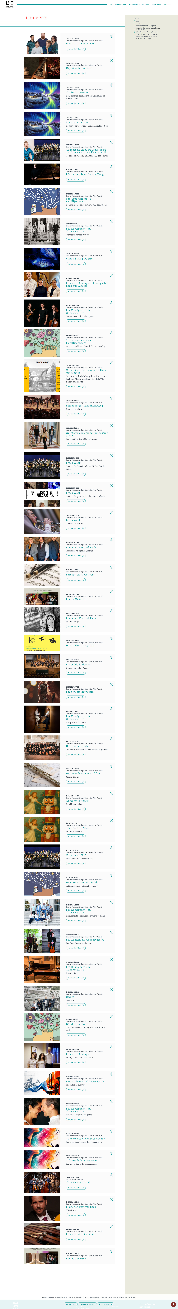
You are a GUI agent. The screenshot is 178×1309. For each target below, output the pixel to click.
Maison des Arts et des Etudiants (146, 36)
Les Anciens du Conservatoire (85, 939)
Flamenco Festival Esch (81, 547)
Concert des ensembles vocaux (85, 1138)
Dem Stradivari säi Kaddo (82, 882)
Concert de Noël (76, 855)
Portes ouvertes (76, 1258)
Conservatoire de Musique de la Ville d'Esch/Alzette (148, 29)
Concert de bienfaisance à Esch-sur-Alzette (86, 371)
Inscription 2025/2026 (80, 645)
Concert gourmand (78, 1182)
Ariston (138, 23)
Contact (168, 4)
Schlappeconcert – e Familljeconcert (79, 341)
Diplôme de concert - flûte (83, 773)
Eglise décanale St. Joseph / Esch (147, 32)
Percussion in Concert (80, 574)
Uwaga (70, 996)
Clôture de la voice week (81, 1160)
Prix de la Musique (78, 1054)
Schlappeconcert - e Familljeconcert (78, 200)
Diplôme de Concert (79, 68)
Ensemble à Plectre (78, 664)
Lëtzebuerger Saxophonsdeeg (84, 405)
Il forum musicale (77, 746)
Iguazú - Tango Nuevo (80, 43)
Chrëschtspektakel (78, 92)
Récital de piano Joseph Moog (85, 174)
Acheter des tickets (74, 49)
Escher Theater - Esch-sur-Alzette (147, 34)
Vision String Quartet (80, 258)
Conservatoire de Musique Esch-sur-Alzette (10, 4)
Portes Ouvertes (76, 599)
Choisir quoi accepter (87, 1304)
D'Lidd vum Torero (78, 1024)
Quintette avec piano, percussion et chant (87, 434)
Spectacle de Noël (77, 122)
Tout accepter (70, 1304)
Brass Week (73, 462)
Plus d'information (105, 1304)
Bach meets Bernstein (80, 691)
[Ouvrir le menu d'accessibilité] (173, 1304)
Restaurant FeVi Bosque (143, 39)
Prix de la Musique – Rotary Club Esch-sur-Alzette (87, 284)
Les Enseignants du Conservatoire (78, 230)
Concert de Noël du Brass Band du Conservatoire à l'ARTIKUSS (86, 151)
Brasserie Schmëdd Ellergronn (146, 26)
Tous (137, 21)
